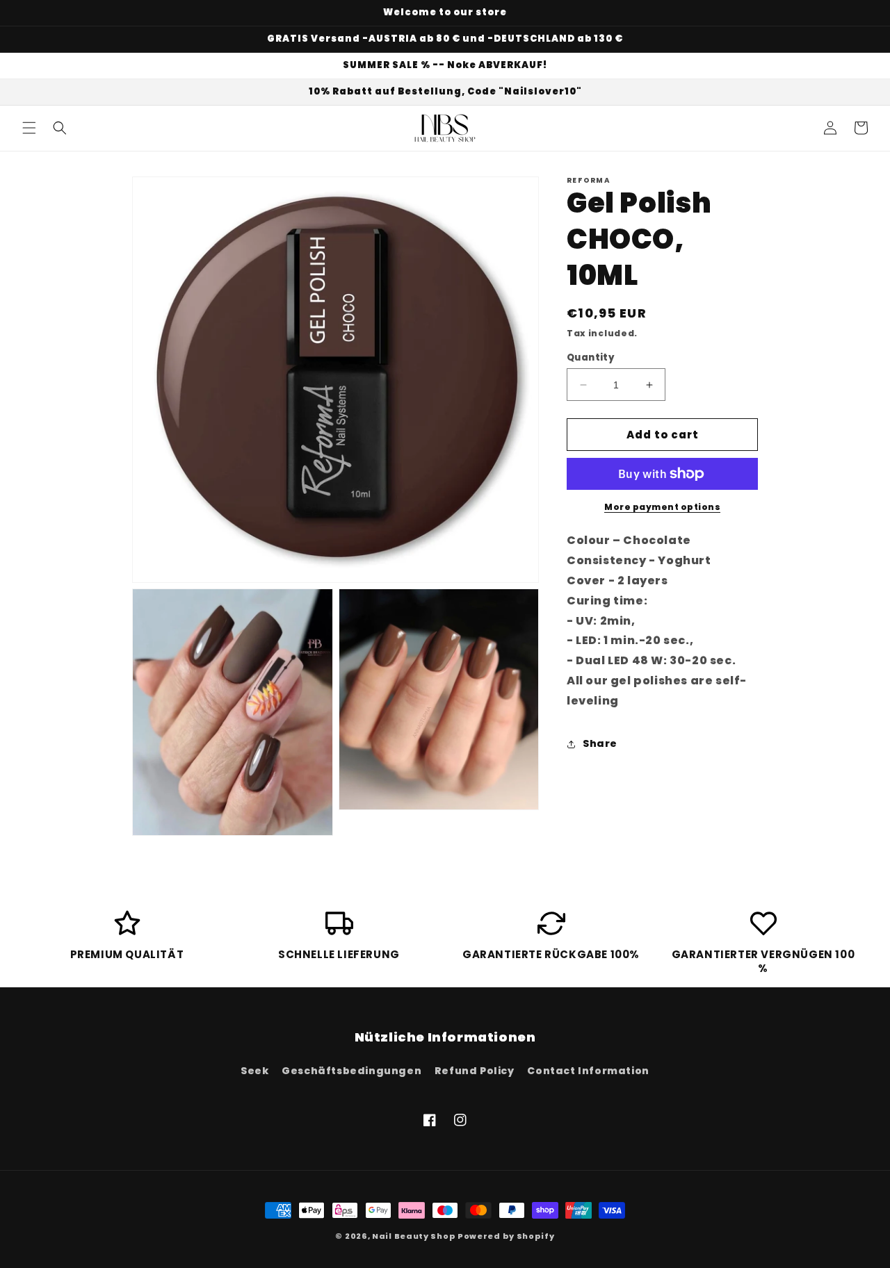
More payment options (662, 507)
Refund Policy (475, 1071)
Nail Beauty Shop (413, 1236)
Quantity (591, 357)
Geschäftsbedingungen (351, 1071)
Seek (254, 1071)
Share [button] (600, 743)
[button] (29, 128)
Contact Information (588, 1071)
